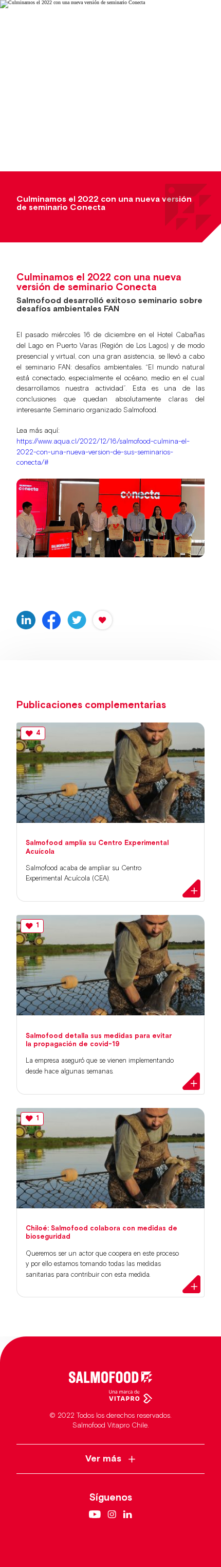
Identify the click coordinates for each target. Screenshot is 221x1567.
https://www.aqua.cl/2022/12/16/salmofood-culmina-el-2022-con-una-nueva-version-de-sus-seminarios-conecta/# (103, 452)
